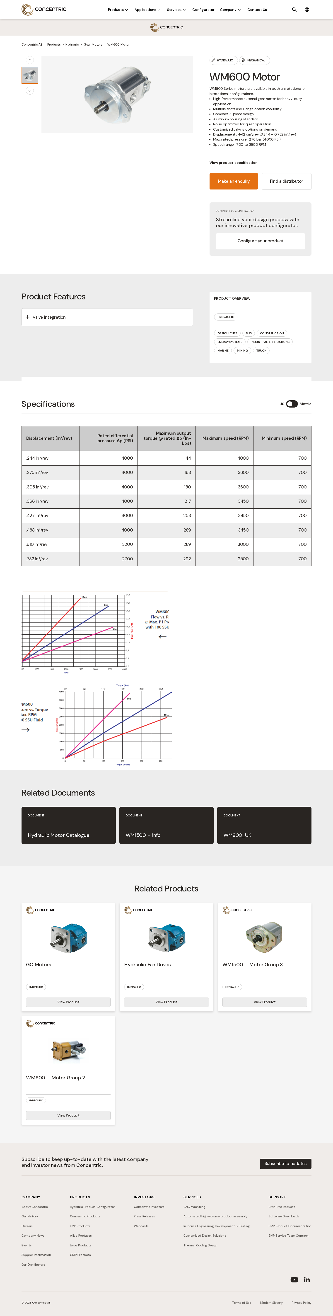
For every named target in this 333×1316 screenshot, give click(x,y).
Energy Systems (229, 342)
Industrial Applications (270, 342)
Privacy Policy (301, 1303)
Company (228, 9)
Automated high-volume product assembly (215, 1216)
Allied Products (81, 1235)
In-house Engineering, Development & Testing (216, 1226)
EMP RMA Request (282, 1207)
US (282, 403)
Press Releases (144, 1216)
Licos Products (81, 1245)
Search (294, 10)
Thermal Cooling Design (200, 1245)
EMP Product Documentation (290, 1226)
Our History (30, 1216)
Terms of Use (241, 1303)
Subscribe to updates (286, 1163)
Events (26, 1245)
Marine (223, 350)
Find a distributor (286, 181)
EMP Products (80, 1226)
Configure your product (261, 241)
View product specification (234, 162)
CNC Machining (194, 1207)
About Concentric (35, 1207)
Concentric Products (85, 1216)
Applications (145, 9)
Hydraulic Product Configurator (92, 1207)
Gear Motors (93, 44)
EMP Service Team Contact (288, 1235)
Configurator (203, 9)
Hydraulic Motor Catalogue (58, 835)
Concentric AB (44, 10)
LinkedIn (306, 1278)
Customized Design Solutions (204, 1235)
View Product (68, 1002)
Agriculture (227, 333)
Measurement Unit (292, 404)
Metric (305, 403)
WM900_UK (237, 835)
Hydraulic (72, 44)
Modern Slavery (271, 1303)
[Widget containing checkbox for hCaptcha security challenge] (137, 722)
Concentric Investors (149, 1207)
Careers (27, 1226)
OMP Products (80, 1255)
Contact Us (257, 9)
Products (116, 9)
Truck (261, 350)
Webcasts (141, 1226)
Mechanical (256, 60)
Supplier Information (36, 1255)
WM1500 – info (143, 835)
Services (174, 9)
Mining (242, 350)
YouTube (294, 1278)
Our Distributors (33, 1265)
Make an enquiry (234, 181)
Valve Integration (49, 317)
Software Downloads (284, 1216)
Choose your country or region (306, 10)
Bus (249, 333)
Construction (272, 333)
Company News (33, 1235)
